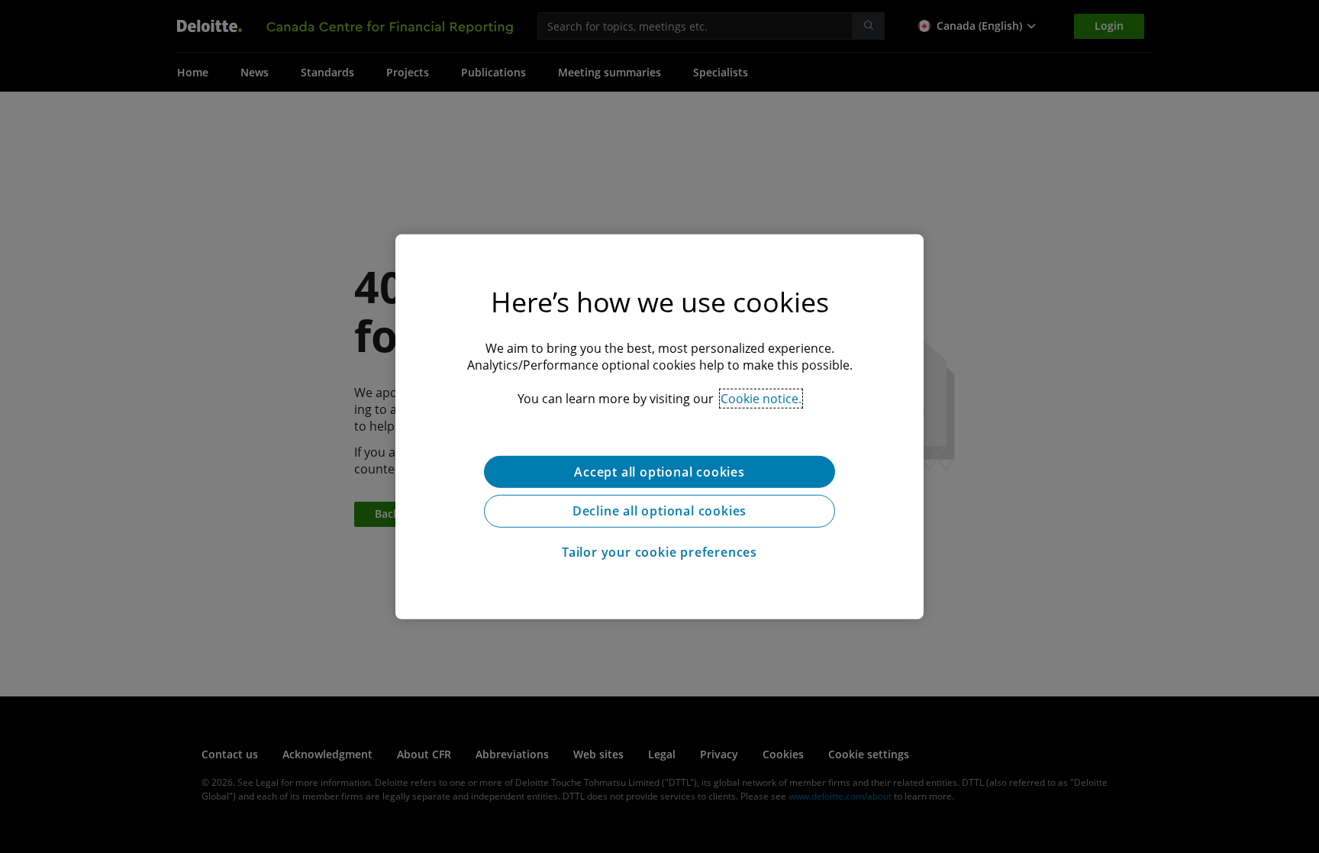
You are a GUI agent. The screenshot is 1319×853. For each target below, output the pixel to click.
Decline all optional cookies (659, 510)
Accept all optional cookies (659, 471)
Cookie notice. (761, 397)
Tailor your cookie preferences (659, 552)
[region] (659, 426)
